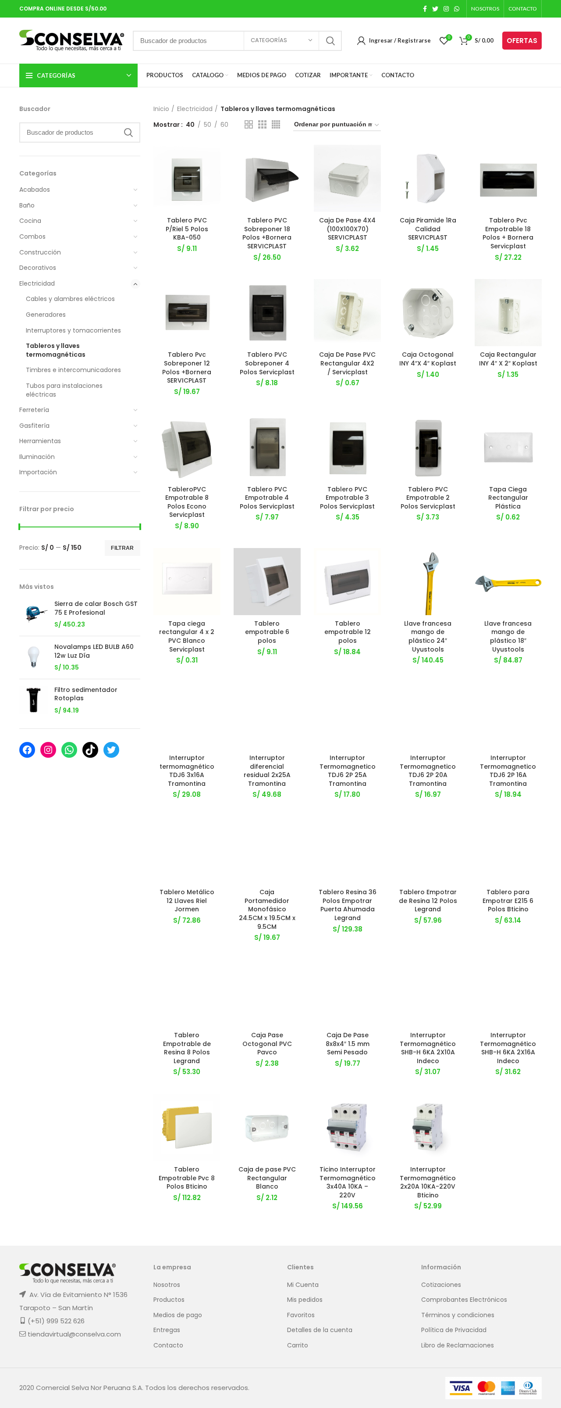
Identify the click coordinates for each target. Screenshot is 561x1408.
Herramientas (40, 441)
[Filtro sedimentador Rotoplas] (33, 700)
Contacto (168, 1345)
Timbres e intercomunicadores (73, 369)
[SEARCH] (330, 41)
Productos (169, 1300)
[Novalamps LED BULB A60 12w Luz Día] (33, 657)
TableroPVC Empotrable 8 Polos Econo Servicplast (187, 502)
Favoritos (301, 1315)
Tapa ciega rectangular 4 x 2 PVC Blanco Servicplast (186, 636)
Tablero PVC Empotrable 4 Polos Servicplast (267, 498)
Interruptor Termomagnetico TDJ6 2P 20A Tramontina (428, 770)
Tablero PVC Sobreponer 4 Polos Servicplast (267, 363)
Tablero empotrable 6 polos (267, 632)
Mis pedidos (305, 1300)
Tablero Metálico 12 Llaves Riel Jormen (187, 901)
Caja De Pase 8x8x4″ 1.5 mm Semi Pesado (347, 1044)
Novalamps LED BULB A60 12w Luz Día (94, 651)
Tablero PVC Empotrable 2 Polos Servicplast (428, 498)
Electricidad (37, 283)
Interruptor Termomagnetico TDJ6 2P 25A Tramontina (348, 770)
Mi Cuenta (303, 1285)
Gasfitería (34, 425)
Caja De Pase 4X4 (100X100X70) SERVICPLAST (347, 229)
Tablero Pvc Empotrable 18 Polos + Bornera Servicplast (508, 233)
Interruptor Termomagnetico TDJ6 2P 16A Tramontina (508, 770)
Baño (27, 205)
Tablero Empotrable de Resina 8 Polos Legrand (187, 1048)
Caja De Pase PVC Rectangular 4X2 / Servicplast (347, 363)
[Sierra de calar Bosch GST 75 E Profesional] (33, 614)
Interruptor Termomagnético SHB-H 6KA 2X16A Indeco (508, 1048)
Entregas (166, 1330)
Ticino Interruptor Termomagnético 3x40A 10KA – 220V (348, 1182)
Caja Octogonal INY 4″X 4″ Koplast (427, 359)
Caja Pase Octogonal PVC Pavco (267, 1044)
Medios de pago (177, 1315)
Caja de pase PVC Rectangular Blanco (267, 1178)
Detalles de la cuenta (319, 1330)
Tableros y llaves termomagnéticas (55, 350)
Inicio (161, 109)
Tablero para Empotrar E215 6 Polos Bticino (508, 901)
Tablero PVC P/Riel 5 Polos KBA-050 (187, 229)
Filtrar (122, 548)
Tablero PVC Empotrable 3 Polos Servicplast (347, 498)
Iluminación (37, 456)
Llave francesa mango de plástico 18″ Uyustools (508, 636)
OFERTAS (522, 40)
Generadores (46, 314)
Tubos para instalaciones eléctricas (64, 390)
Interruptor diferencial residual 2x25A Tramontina (267, 770)
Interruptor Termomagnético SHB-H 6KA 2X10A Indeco (428, 1048)
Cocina (30, 220)
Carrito (297, 1345)
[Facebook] (27, 750)
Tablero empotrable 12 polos (347, 632)
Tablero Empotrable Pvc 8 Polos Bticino (187, 1178)
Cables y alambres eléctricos (70, 298)
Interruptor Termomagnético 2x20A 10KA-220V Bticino (428, 1182)
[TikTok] (90, 750)
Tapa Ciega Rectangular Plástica (508, 498)
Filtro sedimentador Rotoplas (85, 694)
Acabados (34, 189)
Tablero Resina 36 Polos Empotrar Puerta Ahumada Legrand (347, 905)
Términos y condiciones (457, 1315)
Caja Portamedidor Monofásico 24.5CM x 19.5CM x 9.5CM (267, 909)
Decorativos (37, 267)
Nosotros (166, 1285)
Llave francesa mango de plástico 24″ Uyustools (427, 636)
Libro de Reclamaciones (457, 1345)
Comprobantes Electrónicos (464, 1300)
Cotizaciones (441, 1285)
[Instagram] (48, 750)
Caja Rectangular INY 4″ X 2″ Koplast (508, 359)
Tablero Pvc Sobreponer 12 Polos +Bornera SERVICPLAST (186, 367)
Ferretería (34, 409)
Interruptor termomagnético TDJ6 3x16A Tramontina (187, 770)
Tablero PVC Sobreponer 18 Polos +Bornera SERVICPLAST (266, 233)
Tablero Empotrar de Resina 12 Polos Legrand (428, 901)
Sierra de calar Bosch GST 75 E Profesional (96, 608)
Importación (38, 472)
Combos (32, 236)
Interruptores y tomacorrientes (73, 330)
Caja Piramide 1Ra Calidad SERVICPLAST (428, 229)
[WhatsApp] (69, 750)
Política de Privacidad (453, 1330)
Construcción (40, 252)
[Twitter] (111, 750)
